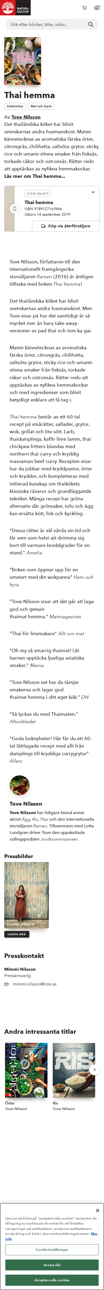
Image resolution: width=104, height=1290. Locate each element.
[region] (52, 1246)
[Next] (94, 1069)
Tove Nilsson (26, 117)
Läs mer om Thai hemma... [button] (34, 176)
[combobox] (52, 24)
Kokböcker (15, 106)
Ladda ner (17, 934)
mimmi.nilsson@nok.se (35, 984)
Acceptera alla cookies (52, 1280)
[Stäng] (97, 1210)
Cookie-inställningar (52, 1250)
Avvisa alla (51, 1265)
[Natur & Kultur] (15, 7)
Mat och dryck (41, 106)
